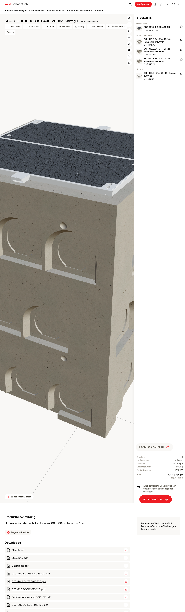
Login (160, 4)
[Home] (16, 4)
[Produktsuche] (130, 4)
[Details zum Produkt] (181, 27)
